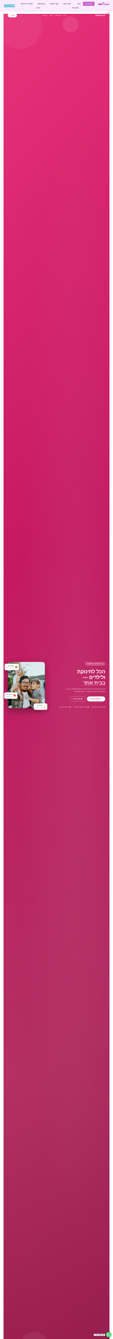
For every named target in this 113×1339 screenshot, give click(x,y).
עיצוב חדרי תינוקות (27, 3)
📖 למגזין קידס (78, 699)
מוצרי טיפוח (67, 3)
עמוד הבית (89, 3)
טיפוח (51, 15)
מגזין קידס (75, 8)
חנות (79, 3)
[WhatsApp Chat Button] (108, 1334)
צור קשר (44, 15)
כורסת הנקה (41, 3)
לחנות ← (12, 15)
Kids (100, 15)
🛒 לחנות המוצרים (96, 699)
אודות (38, 8)
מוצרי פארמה (54, 3)
